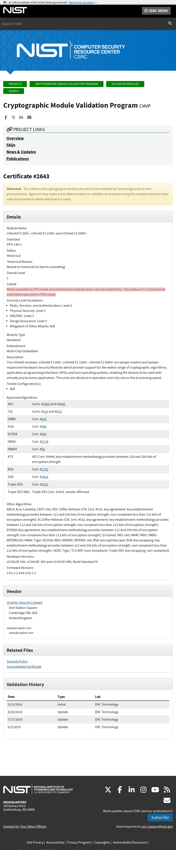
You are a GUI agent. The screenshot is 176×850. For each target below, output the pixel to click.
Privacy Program (79, 842)
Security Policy (17, 661)
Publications (17, 158)
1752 (44, 469)
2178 (44, 442)
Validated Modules (125, 84)
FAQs (10, 145)
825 (44, 419)
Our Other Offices (33, 826)
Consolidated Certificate (24, 667)
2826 (44, 477)
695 (44, 434)
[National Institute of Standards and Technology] (38, 789)
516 (45, 411)
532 (59, 411)
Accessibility (55, 842)
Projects (15, 84)
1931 (44, 484)
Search (14, 91)
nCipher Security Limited (24, 602)
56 (43, 449)
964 (44, 426)
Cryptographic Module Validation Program (66, 84)
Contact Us (11, 826)
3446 (61, 404)
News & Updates (21, 152)
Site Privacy (35, 842)
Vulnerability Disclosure (130, 842)
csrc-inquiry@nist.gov (157, 826)
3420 (46, 404)
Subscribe (160, 817)
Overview (15, 138)
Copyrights (102, 842)
